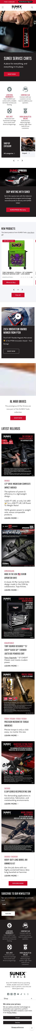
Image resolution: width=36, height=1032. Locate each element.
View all (18, 295)
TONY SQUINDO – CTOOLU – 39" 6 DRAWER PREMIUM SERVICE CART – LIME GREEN (17, 273)
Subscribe (8, 913)
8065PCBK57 (9, 643)
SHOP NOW (12, 74)
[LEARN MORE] (18, 455)
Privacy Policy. (12, 1012)
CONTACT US (25, 95)
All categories (8, 153)
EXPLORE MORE (18, 883)
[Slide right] (22, 161)
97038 (12, 718)
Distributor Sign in (26, 1)
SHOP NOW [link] (11, 351)
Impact (24, 153)
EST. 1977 (9, 116)
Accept (17, 1018)
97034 (24, 718)
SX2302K (14, 856)
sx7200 (7, 788)
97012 (18, 718)
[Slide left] (14, 161)
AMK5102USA (9, 571)
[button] (30, 7)
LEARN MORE (10, 518)
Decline (17, 1022)
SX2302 (7, 856)
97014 (6, 718)
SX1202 (7, 480)
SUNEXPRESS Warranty (18, 210)
